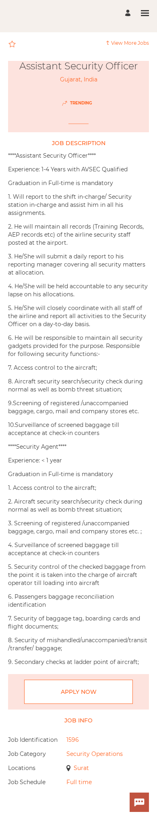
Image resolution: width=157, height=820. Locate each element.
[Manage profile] (129, 13)
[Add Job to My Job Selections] (12, 44)
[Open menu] (145, 13)
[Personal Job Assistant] (139, 802)
